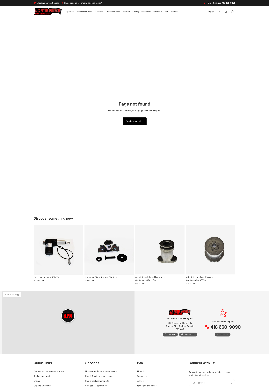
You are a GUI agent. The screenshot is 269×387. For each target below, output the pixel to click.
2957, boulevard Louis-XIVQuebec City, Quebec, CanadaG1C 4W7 (180, 326)
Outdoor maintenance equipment (49, 371)
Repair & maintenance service (99, 376)
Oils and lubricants (42, 385)
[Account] (226, 12)
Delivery (140, 381)
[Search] (220, 12)
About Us (141, 371)
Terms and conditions (146, 385)
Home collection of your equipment (101, 371)
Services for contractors (96, 385)
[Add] (78, 270)
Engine (37, 381)
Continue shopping (134, 121)
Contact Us (142, 376)
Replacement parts (42, 376)
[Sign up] (231, 383)
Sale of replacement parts (97, 381)
